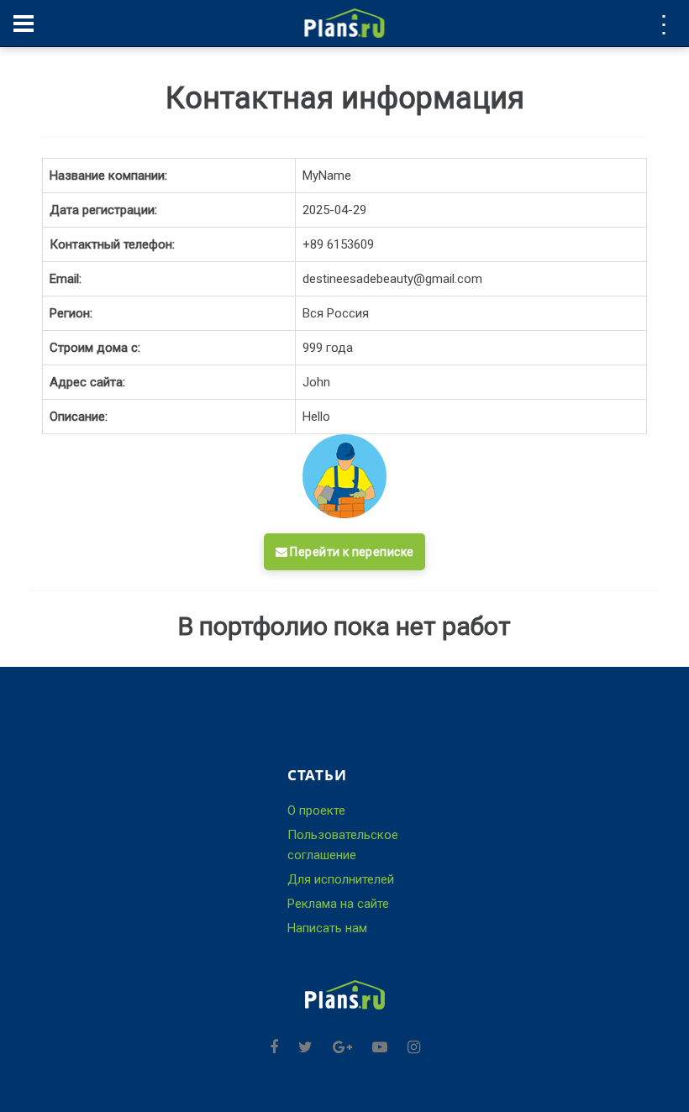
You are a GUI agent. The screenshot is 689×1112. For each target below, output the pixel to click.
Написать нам (327, 928)
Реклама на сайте (338, 903)
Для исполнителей (340, 879)
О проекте (316, 810)
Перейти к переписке (350, 552)
